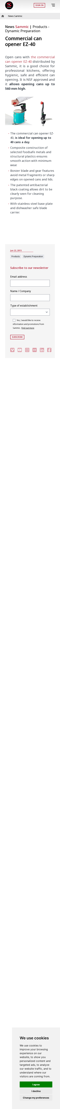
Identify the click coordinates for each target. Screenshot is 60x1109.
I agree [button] (36, 1084)
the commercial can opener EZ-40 (30, 59)
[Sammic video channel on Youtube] (20, 350)
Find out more (27, 328)
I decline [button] (36, 1091)
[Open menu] (53, 5)
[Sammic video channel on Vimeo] (12, 350)
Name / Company (20, 291)
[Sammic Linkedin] (42, 350)
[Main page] (9, 5)
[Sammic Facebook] (49, 350)
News (17, 26)
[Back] (49, 5)
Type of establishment (23, 305)
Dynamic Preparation (22, 30)
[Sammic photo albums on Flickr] (34, 350)
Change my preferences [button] (36, 1097)
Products (40, 26)
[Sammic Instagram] (27, 350)
